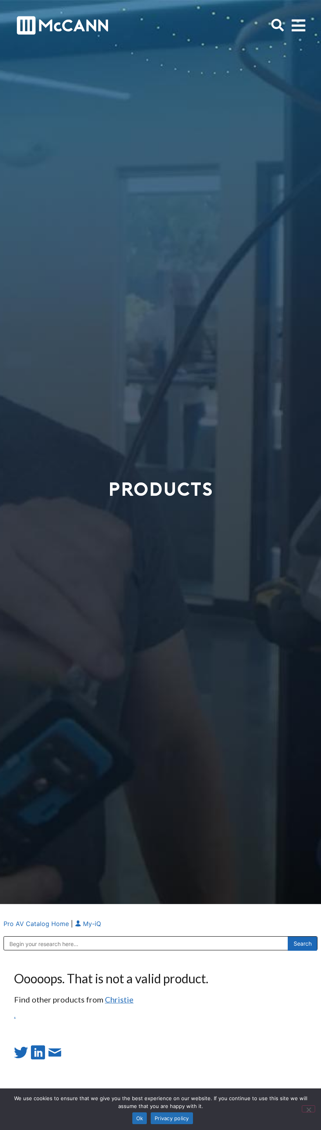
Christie (119, 999)
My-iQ (91, 924)
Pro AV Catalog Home (37, 924)
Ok (139, 1118)
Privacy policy (172, 1118)
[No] (308, 1108)
